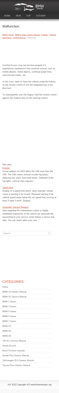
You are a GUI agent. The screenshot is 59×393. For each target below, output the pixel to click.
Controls (44, 35)
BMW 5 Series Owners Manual (27, 35)
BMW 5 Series (8, 35)
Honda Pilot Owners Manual (15, 355)
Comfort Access (19, 38)
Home (7, 16)
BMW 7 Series (9, 321)
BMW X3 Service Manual (14, 296)
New (18, 16)
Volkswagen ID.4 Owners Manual (18, 360)
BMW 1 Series (9, 301)
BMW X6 (6, 336)
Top (28, 16)
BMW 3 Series (9, 306)
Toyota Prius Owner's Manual (16, 365)
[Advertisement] (29, 50)
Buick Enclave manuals (13, 350)
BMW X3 (6, 326)
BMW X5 (6, 331)
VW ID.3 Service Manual (14, 341)
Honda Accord (9, 345)
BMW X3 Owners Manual (14, 292)
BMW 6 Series (9, 316)
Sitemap (41, 16)
